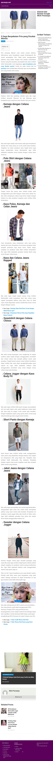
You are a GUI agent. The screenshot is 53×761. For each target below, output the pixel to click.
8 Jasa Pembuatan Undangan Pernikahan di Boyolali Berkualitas (44, 67)
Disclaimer (5, 749)
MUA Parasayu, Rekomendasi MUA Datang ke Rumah (44, 53)
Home (16, 746)
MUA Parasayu (10, 41)
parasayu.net (6, 2)
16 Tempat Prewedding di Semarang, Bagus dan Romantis (44, 58)
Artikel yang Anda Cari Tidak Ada (7, 756)
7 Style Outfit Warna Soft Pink (19, 620)
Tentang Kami (6, 747)
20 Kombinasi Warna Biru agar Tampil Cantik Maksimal (13, 711)
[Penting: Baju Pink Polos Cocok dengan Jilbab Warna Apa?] (3, 722)
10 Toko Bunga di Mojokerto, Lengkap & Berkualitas (43, 62)
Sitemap (5, 753)
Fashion (3, 41)
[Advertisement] (18, 638)
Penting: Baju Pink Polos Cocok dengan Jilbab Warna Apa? (12, 724)
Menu (48, 2)
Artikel (16, 751)
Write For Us (18, 697)
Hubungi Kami (6, 745)
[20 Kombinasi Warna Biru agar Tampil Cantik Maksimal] (3, 711)
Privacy (5, 751)
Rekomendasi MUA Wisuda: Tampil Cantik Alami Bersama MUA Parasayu (45, 39)
